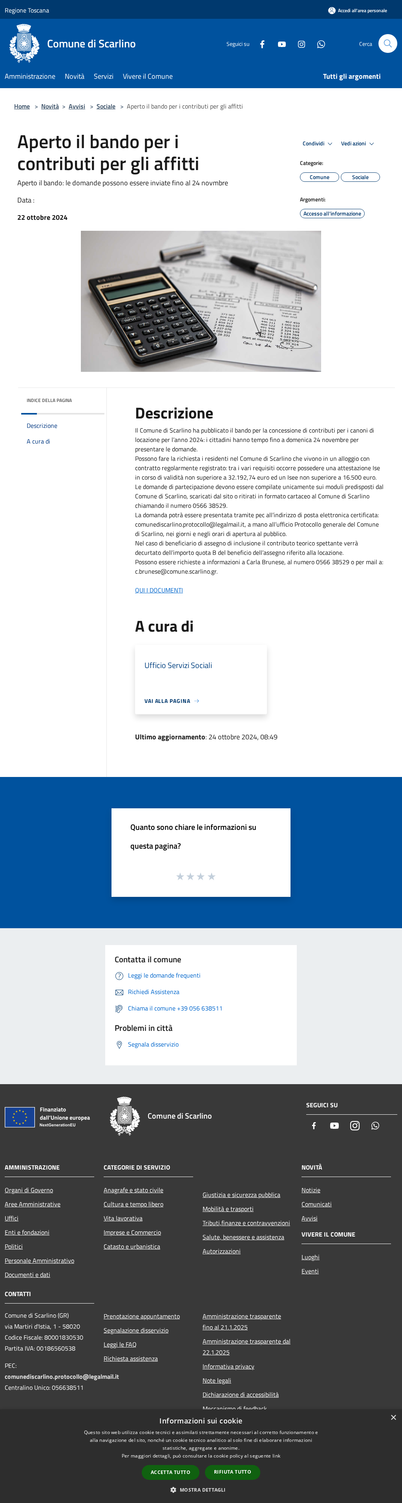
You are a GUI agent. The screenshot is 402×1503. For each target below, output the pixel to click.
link (276, 1455)
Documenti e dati (27, 1274)
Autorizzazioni (222, 1251)
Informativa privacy (228, 1366)
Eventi (310, 1271)
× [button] (393, 1418)
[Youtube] (279, 43)
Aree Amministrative (32, 1204)
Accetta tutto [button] (170, 1472)
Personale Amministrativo (39, 1260)
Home (22, 106)
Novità (50, 106)
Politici (14, 1246)
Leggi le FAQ (120, 1344)
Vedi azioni (354, 143)
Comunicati (317, 1204)
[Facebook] (259, 43)
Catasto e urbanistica (132, 1246)
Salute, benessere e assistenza (243, 1237)
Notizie (311, 1190)
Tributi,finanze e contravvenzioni (246, 1223)
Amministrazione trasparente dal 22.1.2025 (247, 1346)
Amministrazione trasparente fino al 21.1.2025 (242, 1321)
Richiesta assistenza (131, 1358)
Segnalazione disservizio (136, 1330)
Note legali (217, 1380)
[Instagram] (298, 43)
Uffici (11, 1218)
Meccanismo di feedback (235, 1408)
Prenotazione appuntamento (142, 1316)
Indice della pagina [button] (49, 400)
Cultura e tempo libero (133, 1204)
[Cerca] (387, 43)
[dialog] (201, 1456)
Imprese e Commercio (132, 1232)
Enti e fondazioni (27, 1232)
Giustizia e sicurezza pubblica (241, 1194)
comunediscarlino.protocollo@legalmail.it (62, 1376)
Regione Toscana (27, 10)
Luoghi (311, 1257)
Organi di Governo (29, 1190)
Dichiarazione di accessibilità (241, 1394)
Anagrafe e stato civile (133, 1190)
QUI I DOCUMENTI (159, 590)
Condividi (314, 143)
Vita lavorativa (123, 1218)
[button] (200, 1490)
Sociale (106, 106)
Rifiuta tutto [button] (232, 1472)
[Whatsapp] (318, 43)
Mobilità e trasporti (228, 1208)
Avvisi (77, 106)
